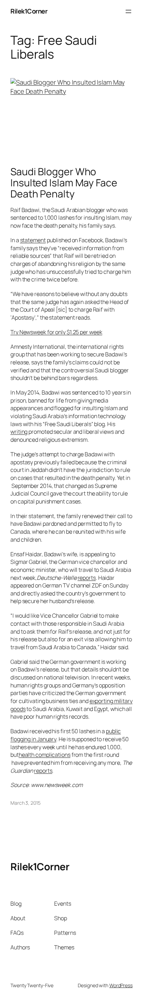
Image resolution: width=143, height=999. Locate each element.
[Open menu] (128, 11)
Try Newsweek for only (56, 332)
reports (87, 578)
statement (33, 240)
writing (18, 431)
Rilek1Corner (28, 11)
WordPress (121, 985)
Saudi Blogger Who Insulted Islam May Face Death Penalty (63, 183)
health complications (44, 755)
